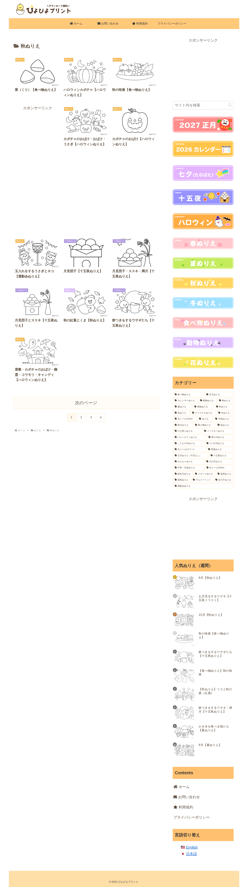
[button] (230, 105)
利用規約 (185, 807)
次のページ (86, 402)
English (192, 847)
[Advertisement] (38, 165)
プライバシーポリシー (191, 817)
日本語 (191, 854)
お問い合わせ (188, 797)
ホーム (184, 787)
